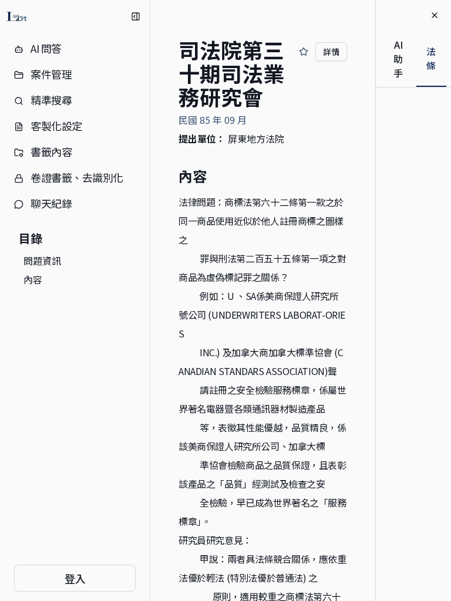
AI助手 (398, 59)
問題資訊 (42, 261)
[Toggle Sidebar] (149, 300)
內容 (32, 279)
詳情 (331, 52)
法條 (431, 58)
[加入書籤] (304, 52)
